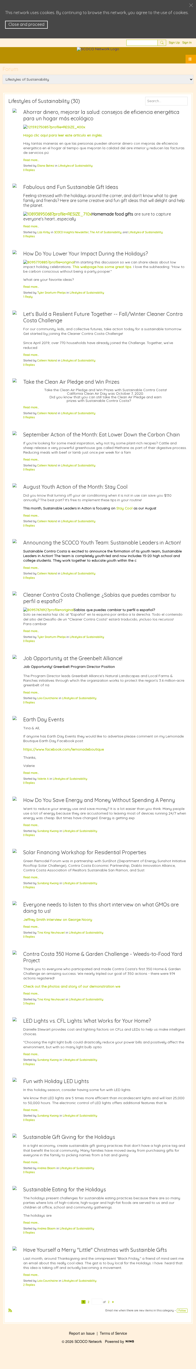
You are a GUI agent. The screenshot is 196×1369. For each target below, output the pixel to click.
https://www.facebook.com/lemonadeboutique (63, 749)
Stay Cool (124, 508)
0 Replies (29, 170)
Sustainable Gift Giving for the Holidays (69, 1137)
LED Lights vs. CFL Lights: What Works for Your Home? (87, 1021)
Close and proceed (26, 24)
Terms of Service (113, 1333)
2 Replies (29, 1285)
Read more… (31, 160)
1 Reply (28, 296)
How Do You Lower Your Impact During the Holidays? (85, 253)
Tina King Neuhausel (51, 932)
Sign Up (174, 42)
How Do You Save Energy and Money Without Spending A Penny (99, 800)
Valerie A (43, 778)
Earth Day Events (43, 719)
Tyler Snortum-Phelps (51, 292)
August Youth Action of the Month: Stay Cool (75, 487)
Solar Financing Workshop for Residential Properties (84, 852)
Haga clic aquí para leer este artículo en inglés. (63, 135)
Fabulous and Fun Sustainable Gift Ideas (70, 187)
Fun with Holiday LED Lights (56, 1081)
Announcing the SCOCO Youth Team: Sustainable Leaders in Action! (102, 542)
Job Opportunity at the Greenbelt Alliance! (72, 658)
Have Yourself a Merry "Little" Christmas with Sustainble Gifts (95, 1250)
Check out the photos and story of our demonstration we (71, 986)
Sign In (187, 42)
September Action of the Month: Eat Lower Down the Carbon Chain (101, 434)
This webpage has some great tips (101, 266)
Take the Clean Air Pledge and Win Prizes (71, 382)
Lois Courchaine (47, 698)
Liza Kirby (43, 232)
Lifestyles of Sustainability (75, 165)
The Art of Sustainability (105, 232)
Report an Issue (82, 1333)
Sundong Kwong (48, 831)
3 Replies (29, 1003)
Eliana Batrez (45, 165)
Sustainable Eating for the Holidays (64, 1189)
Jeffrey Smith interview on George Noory (57, 919)
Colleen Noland (47, 360)
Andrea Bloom (46, 1168)
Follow (182, 1310)
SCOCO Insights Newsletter (71, 232)
